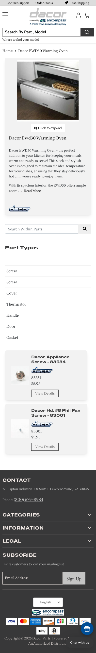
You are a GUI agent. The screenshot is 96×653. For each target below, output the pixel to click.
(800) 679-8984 (28, 499)
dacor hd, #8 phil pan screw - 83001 (55, 412)
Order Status (44, 3)
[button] (80, 642)
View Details (45, 393)
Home (7, 51)
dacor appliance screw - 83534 (50, 359)
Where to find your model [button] (20, 39)
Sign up (73, 579)
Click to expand (49, 128)
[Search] (87, 32)
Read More (32, 191)
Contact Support (18, 3)
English (45, 602)
